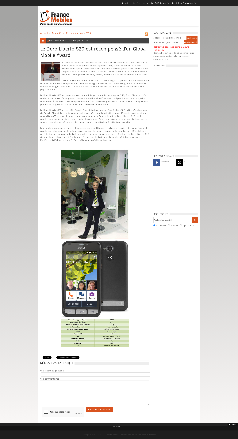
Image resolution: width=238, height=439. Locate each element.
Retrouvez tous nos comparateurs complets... (171, 48)
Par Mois (71, 33)
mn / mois (176, 37)
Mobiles (174, 225)
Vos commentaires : (50, 378)
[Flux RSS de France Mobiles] (146, 33)
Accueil (125, 3)
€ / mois (173, 42)
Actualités (57, 33)
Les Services (139, 3)
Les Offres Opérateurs (182, 3)
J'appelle (157, 37)
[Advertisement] (148, 17)
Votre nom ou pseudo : (52, 370)
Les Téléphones (158, 3)
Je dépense (159, 42)
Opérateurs (188, 225)
